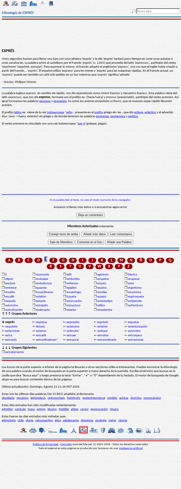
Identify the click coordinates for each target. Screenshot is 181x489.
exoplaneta (104, 310)
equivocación (99, 409)
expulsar (133, 322)
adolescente (71, 420)
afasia (29, 420)
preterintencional (93, 398)
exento (71, 310)
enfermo (72, 283)
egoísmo (103, 274)
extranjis (11, 340)
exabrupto (43, 310)
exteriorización (137, 326)
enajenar (134, 279)
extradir (41, 335)
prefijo (98, 112)
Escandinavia (44, 292)
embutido (73, 279)
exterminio (12, 331)
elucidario (8, 398)
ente (131, 283)
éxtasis (40, 326)
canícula (20, 409)
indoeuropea (55, 112)
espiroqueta (136, 296)
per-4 (81, 123)
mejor (112, 420)
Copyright (66, 444)
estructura (73, 305)
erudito (10, 292)
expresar (45, 101)
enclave (10, 283)
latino (18, 112)
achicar (123, 398)
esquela (10, 301)
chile (21, 420)
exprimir (102, 322)
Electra (132, 274)
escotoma (134, 292)
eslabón (41, 296)
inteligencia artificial (131, 448)
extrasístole (135, 340)
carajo (84, 409)
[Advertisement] (90, 33)
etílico (101, 305)
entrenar (11, 288)
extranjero (135, 335)
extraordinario (106, 340)
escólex (102, 292)
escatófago (74, 292)
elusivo (52, 409)
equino (102, 288)
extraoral (73, 340)
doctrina (135, 398)
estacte (40, 301)
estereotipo (105, 301)
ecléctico (150, 112)
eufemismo (135, 305)
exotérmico (117, 116)
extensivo (73, 326)
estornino (11, 305)
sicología (100, 420)
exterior (102, 326)
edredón (7, 409)
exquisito (11, 326)
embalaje (42, 279)
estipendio (135, 301)
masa (31, 409)
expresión (60, 101)
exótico (133, 116)
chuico (114, 409)
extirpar (102, 331)
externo (41, 331)
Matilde (64, 409)
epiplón (72, 288)
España (71, 296)
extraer (71, 335)
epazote (41, 288)
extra (8, 335)
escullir (9, 296)
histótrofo (73, 398)
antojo (41, 409)
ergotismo (134, 288)
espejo (101, 296)
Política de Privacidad (46, 444)
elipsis (9, 279)
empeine (103, 279)
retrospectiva (44, 420)
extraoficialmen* (47, 340)
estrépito (42, 305)
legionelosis (38, 398)
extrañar (103, 335)
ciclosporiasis (56, 398)
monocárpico (152, 398)
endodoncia (44, 283)
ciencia (122, 420)
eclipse (138, 112)
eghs (69, 112)
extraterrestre (14, 352)
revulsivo (22, 398)
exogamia (102, 116)
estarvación (74, 301)
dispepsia (87, 420)
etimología (9, 420)
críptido (112, 398)
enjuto (101, 283)
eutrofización (14, 310)
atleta (74, 409)
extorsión (134, 331)
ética (58, 420)
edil (69, 274)
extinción (73, 331)
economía (42, 274)
